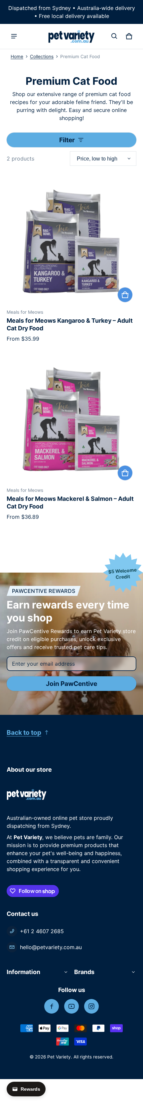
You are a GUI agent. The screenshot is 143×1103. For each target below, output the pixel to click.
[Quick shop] (125, 294)
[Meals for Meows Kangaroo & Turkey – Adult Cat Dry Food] (71, 241)
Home (17, 56)
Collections (42, 56)
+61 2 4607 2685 (42, 931)
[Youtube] (71, 1006)
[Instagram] (91, 1006)
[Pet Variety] (71, 36)
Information (23, 971)
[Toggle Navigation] (14, 36)
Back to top (24, 732)
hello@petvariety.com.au (51, 947)
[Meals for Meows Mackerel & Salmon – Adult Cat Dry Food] (71, 419)
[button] (114, 36)
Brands (84, 971)
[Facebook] (51, 1006)
